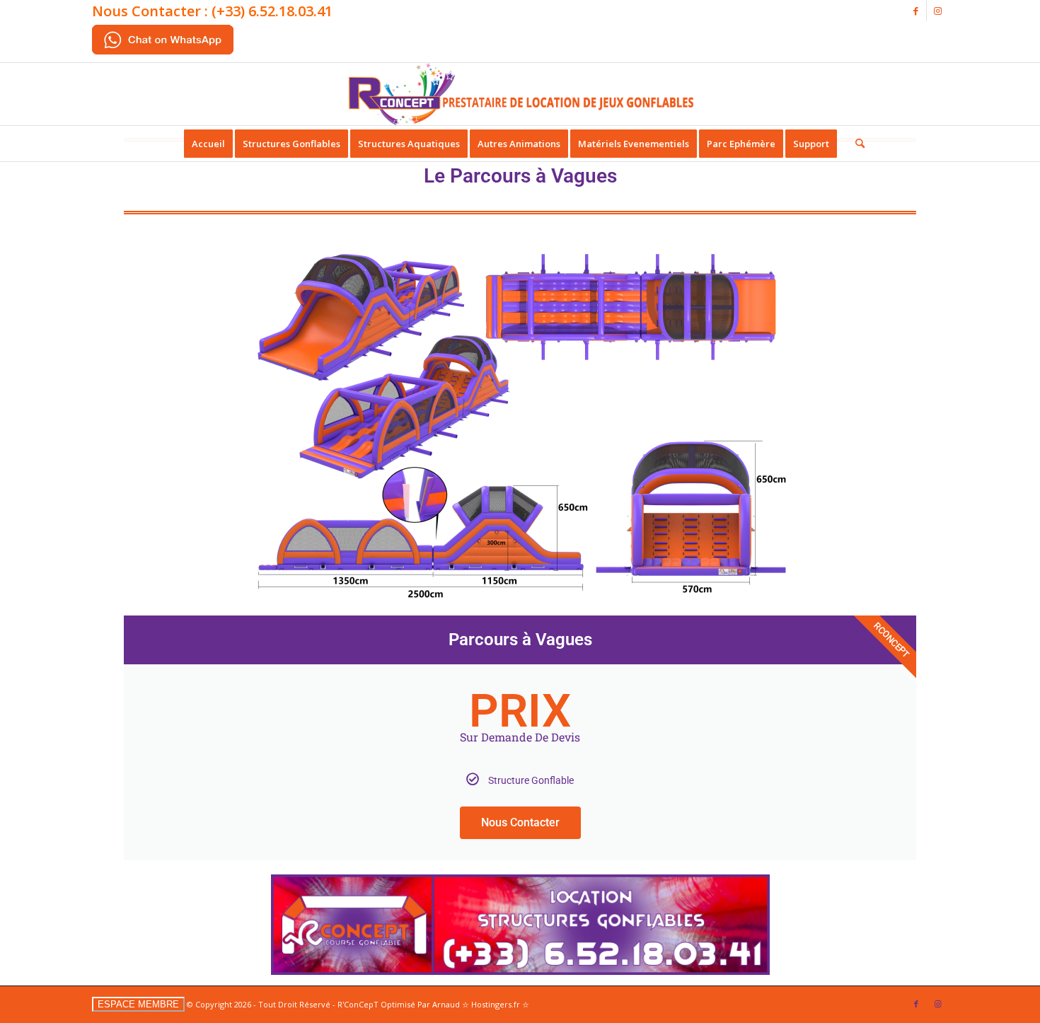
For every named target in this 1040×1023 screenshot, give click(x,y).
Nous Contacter (520, 822)
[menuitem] (208, 143)
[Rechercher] (855, 143)
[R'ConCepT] (520, 94)
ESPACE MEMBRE (138, 1004)
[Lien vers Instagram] (937, 10)
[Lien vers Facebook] (916, 10)
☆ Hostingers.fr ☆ (495, 1004)
